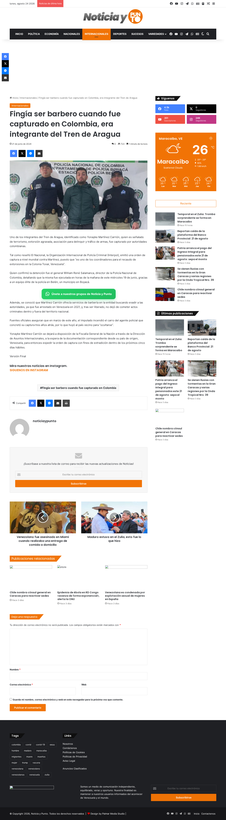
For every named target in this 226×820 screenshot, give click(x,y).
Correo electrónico (21, 684)
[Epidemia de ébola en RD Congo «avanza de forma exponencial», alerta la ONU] (78, 577)
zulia (47, 774)
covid (28, 744)
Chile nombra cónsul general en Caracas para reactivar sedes (30, 594)
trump (25, 762)
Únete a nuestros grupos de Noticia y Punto (82, 294)
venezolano (34, 768)
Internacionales (96, 33)
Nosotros (68, 743)
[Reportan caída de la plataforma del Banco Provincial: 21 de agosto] (165, 236)
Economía (52, 33)
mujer (14, 762)
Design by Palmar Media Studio (108, 813)
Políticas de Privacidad (75, 756)
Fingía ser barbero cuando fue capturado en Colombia (79, 388)
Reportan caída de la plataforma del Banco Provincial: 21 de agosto (192, 234)
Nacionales (72, 33)
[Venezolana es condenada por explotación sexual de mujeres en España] (126, 577)
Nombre (15, 669)
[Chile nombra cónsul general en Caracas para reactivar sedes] (31, 577)
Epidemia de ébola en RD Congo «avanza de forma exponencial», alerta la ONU (78, 596)
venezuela (34, 774)
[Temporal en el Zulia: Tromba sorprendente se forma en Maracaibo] (165, 219)
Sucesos (137, 33)
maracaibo (41, 750)
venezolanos (18, 774)
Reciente (185, 203)
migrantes (16, 756)
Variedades (156, 33)
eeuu (52, 744)
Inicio (19, 33)
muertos (41, 756)
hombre (15, 750)
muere (29, 756)
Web (83, 684)
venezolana (17, 768)
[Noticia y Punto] (113, 18)
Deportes (119, 33)
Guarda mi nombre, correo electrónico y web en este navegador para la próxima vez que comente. (68, 699)
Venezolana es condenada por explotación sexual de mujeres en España (125, 596)
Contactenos (208, 813)
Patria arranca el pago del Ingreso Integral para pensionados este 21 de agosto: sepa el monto (194, 253)
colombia (16, 744)
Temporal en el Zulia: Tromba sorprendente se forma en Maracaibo (196, 217)
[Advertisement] (113, 69)
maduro (27, 750)
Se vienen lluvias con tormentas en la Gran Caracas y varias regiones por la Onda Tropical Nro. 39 (195, 274)
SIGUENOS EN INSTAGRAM (29, 370)
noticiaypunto (44, 421)
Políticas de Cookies (74, 752)
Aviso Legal (69, 760)
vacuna (36, 762)
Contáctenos (70, 748)
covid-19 (40, 744)
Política (34, 33)
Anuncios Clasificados (75, 768)
